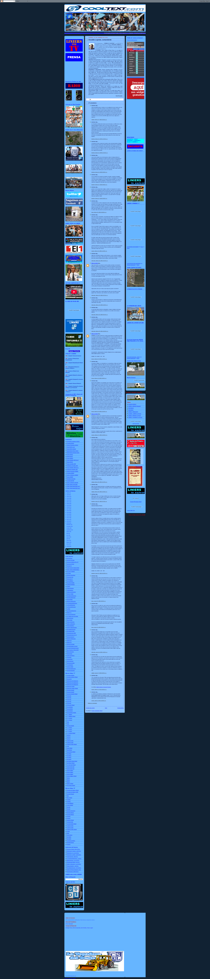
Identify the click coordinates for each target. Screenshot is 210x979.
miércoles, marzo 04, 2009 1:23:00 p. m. (99, 652)
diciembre (69, 524)
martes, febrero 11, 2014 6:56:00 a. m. (99, 689)
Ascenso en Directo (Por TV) (72, 562)
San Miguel (69, 753)
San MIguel (69, 759)
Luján (68, 746)
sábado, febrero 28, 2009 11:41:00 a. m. (99, 482)
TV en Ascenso (70, 664)
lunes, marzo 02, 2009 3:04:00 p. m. (98, 601)
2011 (68, 519)
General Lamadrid (70, 725)
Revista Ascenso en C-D (72, 635)
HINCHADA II (131, 408)
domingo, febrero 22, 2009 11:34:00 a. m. (99, 138)
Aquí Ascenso (69, 558)
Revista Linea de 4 (70, 636)
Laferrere (68, 735)
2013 (68, 515)
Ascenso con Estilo (70, 560)
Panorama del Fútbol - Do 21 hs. (73, 862)
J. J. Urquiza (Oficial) (71, 733)
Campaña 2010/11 (70, 443)
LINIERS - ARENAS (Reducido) (134, 406)
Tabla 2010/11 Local (71, 447)
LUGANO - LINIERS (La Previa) (134, 413)
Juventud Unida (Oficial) (71, 823)
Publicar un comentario (92, 703)
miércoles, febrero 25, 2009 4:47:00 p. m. (99, 295)
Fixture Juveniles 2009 (71, 463)
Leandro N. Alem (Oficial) (72, 744)
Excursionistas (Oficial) (71, 712)
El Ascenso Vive (70, 577)
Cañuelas (69, 799)
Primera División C (70, 625)
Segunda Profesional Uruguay (73, 648)
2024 (68, 496)
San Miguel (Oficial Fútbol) (72, 761)
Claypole (68, 807)
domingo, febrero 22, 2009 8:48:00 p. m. (99, 184)
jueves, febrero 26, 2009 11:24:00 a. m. (99, 358)
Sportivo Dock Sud (70, 766)
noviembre (69, 526)
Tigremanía (69, 657)
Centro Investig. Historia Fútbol (73, 567)
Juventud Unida (70, 821)
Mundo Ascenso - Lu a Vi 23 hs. (73, 860)
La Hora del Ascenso (71, 605)
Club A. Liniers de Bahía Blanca (73, 569)
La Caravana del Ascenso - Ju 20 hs (74, 858)
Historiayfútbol (69, 599)
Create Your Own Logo (91, 12)
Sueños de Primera (70, 655)
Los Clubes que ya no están (72, 616)
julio (67, 533)
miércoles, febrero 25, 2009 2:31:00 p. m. (99, 260)
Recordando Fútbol (70, 631)
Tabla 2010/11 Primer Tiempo (72, 450)
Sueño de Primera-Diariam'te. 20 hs (74, 869)
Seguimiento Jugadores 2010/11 (73, 441)
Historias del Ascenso (71, 597)
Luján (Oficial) (69, 748)
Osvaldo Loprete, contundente (100, 40)
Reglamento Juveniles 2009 (72, 465)
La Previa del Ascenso (71, 606)
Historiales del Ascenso (71, 595)
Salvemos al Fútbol (70, 644)
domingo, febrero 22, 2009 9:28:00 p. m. (99, 198)
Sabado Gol (69, 640)
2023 (68, 498)
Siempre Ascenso (70, 651)
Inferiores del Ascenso (71, 601)
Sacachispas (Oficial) (71, 751)
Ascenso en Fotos (70, 564)
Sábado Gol (69, 642)
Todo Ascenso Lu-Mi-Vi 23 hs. (73, 871)
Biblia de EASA (94, 263)
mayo (68, 536)
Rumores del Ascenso (71, 638)
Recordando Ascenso (71, 629)
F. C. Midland (69, 714)
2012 (68, 517)
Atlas (68, 795)
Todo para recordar (70, 663)
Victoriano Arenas (70, 842)
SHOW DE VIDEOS (132, 404)
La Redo (68, 608)
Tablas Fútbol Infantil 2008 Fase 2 (73, 488)
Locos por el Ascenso (71, 614)
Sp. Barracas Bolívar (71, 840)
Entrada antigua (120, 707)
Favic (142, 246)
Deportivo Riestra (70, 812)
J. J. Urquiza (69, 727)
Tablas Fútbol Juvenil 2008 (72, 484)
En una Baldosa (70, 580)
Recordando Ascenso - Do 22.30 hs (74, 867)
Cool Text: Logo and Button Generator (77, 12)
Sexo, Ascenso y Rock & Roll (72, 649)
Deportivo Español (70, 690)
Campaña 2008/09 (70, 473)
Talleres (68, 777)
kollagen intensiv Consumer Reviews (103, 687)
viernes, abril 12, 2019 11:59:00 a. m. (98, 700)
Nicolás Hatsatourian (131, 264)
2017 (68, 508)
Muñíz (68, 833)
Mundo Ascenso (70, 618)
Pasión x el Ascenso (71, 623)
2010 (68, 521)
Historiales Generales (71, 478)
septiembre (69, 529)
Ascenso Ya (69, 565)
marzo (68, 540)
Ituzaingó (68, 816)
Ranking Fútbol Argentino (72, 627)
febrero (68, 542)
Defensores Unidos (70, 686)
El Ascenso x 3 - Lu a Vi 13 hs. (73, 852)
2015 (68, 512)
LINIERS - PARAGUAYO (133, 411)
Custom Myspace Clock (136, 501)
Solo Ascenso (69, 653)
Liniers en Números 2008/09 (72, 475)
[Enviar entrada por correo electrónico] (90, 99)
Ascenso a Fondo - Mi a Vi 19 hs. (73, 849)
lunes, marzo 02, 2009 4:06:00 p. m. (98, 627)
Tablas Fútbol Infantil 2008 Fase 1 (73, 486)
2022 (68, 500)
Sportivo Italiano (70, 770)
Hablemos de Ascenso (71, 592)
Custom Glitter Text (131, 510)
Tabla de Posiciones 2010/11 (72, 445)
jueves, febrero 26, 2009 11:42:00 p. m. (99, 411)
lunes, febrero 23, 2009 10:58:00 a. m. (98, 212)
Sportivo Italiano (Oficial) (71, 776)
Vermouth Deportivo (71, 670)
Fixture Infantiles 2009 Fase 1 (73, 467)
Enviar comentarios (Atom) (97, 710)
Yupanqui (68, 844)
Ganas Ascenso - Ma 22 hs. (72, 856)
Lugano (68, 831)
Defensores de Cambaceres (72, 680)
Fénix (68, 723)
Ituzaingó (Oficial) (70, 820)
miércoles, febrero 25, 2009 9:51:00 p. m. (99, 314)
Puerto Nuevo (69, 835)
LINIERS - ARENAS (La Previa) (134, 415)
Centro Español (70, 805)
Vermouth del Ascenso (71, 668)
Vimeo (128, 248)
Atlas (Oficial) (69, 797)
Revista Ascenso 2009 (71, 633)
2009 (68, 523)
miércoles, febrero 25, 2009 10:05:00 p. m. (99, 331)
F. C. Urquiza (69, 718)
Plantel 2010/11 (70, 456)
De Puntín (69, 573)
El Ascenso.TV (70, 578)
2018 (68, 507)
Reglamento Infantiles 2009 (72, 469)
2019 (68, 505)
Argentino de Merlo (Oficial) (72, 677)
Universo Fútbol (70, 666)
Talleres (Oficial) (70, 783)
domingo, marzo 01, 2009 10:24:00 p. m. (99, 573)
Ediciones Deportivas (71, 575)
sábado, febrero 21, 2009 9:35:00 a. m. (99, 119)
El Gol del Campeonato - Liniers (133, 356)
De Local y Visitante (71, 571)
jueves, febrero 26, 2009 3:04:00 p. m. (98, 378)
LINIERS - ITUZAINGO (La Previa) (135, 417)
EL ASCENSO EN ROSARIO (132, 246)
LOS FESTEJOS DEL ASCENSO (133, 263)
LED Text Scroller (136, 423)
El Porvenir (69, 695)
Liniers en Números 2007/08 (72, 482)
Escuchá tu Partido (70, 582)
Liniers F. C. (69, 612)
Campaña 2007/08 (70, 480)
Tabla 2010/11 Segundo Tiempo (73, 452)
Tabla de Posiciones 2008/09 (72, 471)
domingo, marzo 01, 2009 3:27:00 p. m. (99, 501)
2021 (68, 501)
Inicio (106, 707)
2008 (68, 546)
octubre (68, 528)
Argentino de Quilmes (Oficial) (73, 790)
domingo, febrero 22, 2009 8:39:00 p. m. (99, 172)
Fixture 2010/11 (70, 454)
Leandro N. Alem (70, 740)
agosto (68, 531)
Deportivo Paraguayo (71, 810)
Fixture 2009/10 (70, 458)
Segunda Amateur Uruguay (72, 646)
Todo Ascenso (69, 659)
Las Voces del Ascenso (71, 610)
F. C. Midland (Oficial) (71, 716)
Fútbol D (68, 586)
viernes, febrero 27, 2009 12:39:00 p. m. (99, 434)
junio (68, 535)
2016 (68, 510)
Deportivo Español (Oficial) (72, 693)
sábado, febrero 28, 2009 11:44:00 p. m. (99, 491)
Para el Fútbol (69, 620)
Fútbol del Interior (70, 588)
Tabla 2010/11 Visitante (71, 448)
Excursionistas (70, 707)
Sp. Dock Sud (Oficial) (71, 764)
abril (67, 538)
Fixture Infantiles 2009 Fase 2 (73, 460)
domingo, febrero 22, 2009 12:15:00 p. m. (99, 152)
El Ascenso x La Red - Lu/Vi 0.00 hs (74, 854)
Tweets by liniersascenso (132, 39)
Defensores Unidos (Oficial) (72, 688)
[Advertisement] (73, 71)
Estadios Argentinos (71, 584)
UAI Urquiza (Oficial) (71, 785)
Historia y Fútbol (70, 593)
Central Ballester (70, 803)
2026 (68, 492)
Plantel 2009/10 (70, 462)
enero (68, 544)
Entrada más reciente (90, 707)
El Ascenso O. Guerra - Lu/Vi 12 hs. (74, 851)
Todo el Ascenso (70, 661)
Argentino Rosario (70, 794)
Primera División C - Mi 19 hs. (73, 866)
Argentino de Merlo (70, 675)
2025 (68, 494)
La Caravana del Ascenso (72, 603)
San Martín (69, 836)
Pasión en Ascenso (70, 621)
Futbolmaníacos (70, 590)
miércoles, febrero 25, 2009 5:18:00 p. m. (99, 304)
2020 (68, 503)
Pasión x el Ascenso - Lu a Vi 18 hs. (74, 864)
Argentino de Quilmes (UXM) (72, 792)
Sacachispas (69, 749)
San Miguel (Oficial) (70, 763)
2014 (68, 514)
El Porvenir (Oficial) (70, 705)
